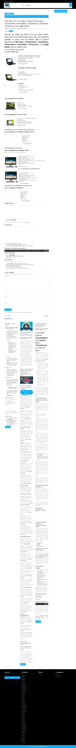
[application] (26, 251)
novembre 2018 (24, 708)
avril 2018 (23, 720)
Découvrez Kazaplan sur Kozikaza (25, 494)
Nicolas (15, 28)
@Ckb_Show (8, 257)
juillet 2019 (23, 694)
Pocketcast (41, 572)
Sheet (41, 454)
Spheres (9, 333)
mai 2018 (23, 718)
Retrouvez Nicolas (28, 646)
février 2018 (24, 723)
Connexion (40, 674)
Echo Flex (6, 367)
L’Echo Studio (10, 346)
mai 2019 (23, 698)
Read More (8, 427)
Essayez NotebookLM (27, 587)
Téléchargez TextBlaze (24, 449)
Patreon (28, 5)
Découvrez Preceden (27, 543)
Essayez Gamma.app (23, 611)
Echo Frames (12, 387)
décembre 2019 (24, 686)
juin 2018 (23, 716)
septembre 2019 (24, 691)
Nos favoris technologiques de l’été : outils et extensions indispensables (26, 334)
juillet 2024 (23, 676)
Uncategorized (58, 676)
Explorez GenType (26, 602)
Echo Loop (11, 388)
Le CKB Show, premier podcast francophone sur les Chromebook (41, 325)
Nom (5, 291)
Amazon (27, 222)
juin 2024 (23, 677)
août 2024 (23, 674)
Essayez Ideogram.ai (23, 551)
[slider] (46, 251)
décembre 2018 (24, 706)
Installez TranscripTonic (27, 483)
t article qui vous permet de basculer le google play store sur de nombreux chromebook (41, 556)
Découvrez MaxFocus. (28, 418)
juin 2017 (23, 735)
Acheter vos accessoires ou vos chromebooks (13, 264)
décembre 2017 (24, 726)
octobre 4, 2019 (9, 327)
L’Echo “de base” (11, 350)
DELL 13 (38, 545)
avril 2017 (23, 738)
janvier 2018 (24, 725)
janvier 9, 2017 (39, 328)
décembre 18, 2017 (9, 28)
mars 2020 (23, 682)
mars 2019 (23, 701)
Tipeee (10, 402)
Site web (5, 303)
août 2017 (23, 733)
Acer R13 (38, 543)
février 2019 (24, 703)
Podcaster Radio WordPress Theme (34, 746)
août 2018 (23, 713)
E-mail (5, 297)
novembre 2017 (24, 728)
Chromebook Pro (40, 542)
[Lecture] (5, 250)
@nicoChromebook (13, 420)
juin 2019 (23, 696)
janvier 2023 (24, 681)
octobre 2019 (24, 689)
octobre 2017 (24, 730)
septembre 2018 (24, 711)
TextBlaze (22, 442)
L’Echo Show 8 (9, 362)
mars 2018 (23, 721)
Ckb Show (7, 7)
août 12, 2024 (24, 337)
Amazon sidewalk (10, 395)
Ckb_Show (38, 599)
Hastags (10, 419)
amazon (13, 412)
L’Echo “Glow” (9, 358)
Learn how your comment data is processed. (24, 312)
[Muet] (44, 250)
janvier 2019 (24, 704)
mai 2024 (23, 679)
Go (23, 5)
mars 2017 (23, 740)
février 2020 (24, 684)
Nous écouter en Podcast (27, 392)
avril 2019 (23, 699)
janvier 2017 (24, 742)
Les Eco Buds (7, 377)
